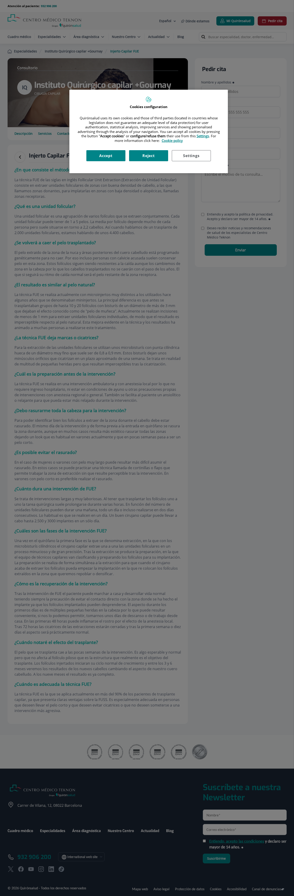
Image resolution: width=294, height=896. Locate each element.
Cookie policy (172, 140)
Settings (191, 155)
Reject (148, 155)
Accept (106, 155)
